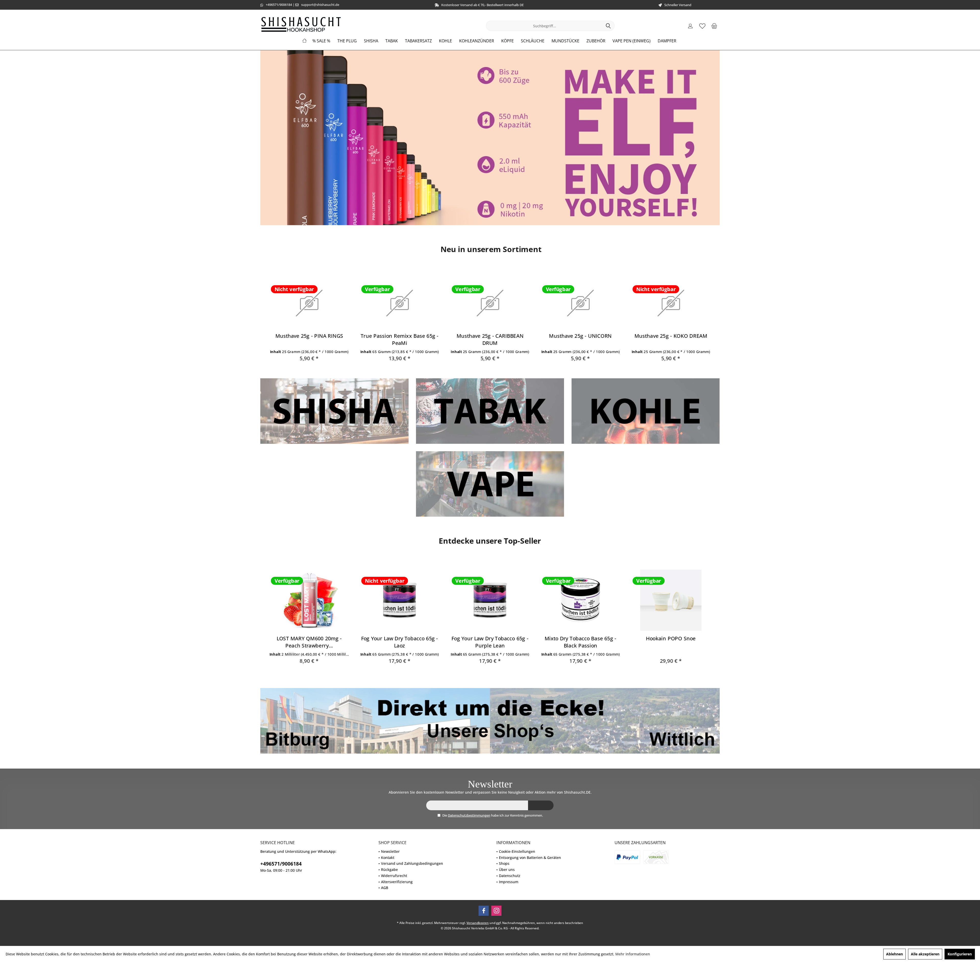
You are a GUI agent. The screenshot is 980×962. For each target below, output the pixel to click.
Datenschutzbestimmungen (469, 815)
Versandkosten (478, 923)
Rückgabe (389, 869)
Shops (504, 863)
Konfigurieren (960, 954)
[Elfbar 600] (490, 137)
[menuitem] (714, 26)
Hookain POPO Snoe (670, 638)
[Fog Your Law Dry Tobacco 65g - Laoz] (399, 600)
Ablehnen (894, 954)
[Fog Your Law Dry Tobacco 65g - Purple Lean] (490, 600)
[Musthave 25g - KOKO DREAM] (670, 303)
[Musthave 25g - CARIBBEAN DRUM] (490, 303)
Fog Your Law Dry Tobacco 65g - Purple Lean (489, 642)
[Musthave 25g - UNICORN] (580, 303)
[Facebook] (484, 911)
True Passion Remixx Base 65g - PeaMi (400, 339)
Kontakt (387, 857)
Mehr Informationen (632, 954)
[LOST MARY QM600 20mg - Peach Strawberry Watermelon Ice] (309, 600)
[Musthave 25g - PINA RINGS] (309, 303)
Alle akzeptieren (925, 954)
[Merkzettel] (702, 26)
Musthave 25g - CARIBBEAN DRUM (490, 339)
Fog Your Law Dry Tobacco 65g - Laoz (399, 642)
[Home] (304, 41)
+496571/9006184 (279, 4)
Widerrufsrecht (394, 875)
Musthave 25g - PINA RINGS (309, 335)
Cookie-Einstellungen (517, 851)
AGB (384, 887)
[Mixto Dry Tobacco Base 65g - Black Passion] (580, 600)
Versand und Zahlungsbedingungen (412, 863)
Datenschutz (509, 875)
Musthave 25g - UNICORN (580, 335)
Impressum (508, 881)
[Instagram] (496, 911)
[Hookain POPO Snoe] (670, 600)
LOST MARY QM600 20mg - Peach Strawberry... (309, 642)
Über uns (507, 869)
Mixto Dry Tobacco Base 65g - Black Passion (580, 642)
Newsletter (390, 851)
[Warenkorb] (714, 26)
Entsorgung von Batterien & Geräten (530, 857)
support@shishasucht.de (320, 4)
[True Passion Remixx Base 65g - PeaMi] (399, 303)
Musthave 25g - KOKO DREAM (670, 335)
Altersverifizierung (397, 881)
